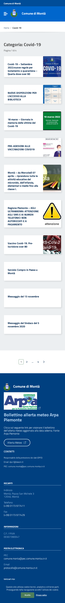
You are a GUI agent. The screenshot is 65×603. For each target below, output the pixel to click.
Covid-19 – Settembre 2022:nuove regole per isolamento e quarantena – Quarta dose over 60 (22, 69)
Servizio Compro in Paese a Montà (22, 271)
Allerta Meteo (15, 442)
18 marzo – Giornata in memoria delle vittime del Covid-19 (21, 122)
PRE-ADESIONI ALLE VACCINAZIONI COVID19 (21, 147)
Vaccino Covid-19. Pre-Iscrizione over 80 (20, 244)
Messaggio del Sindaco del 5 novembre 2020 (23, 324)
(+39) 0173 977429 (14, 515)
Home (6, 28)
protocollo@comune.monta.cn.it (20, 567)
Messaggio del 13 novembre (23, 296)
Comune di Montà (12, 3)
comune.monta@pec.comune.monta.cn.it (25, 558)
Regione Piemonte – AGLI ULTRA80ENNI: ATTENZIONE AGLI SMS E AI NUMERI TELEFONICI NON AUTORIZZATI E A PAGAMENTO (23, 216)
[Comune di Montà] (14, 13)
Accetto (27, 595)
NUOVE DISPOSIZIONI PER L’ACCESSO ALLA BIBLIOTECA (22, 96)
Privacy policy (41, 595)
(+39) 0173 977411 (14, 505)
